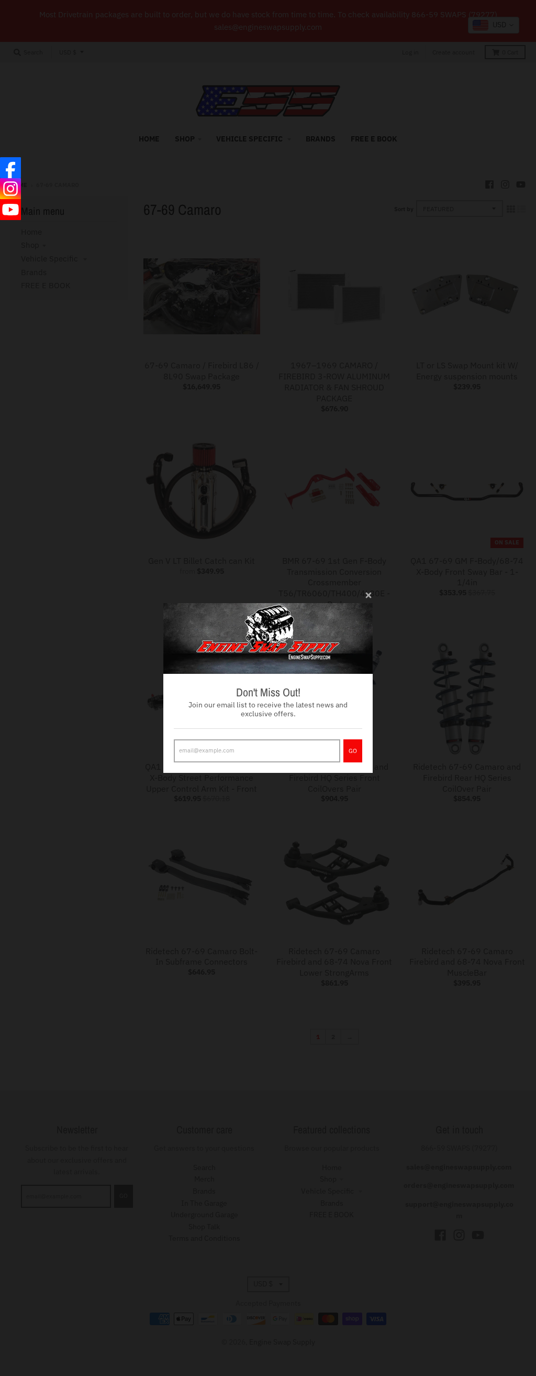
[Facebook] (10, 167)
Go (353, 751)
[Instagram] (10, 188)
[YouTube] (10, 209)
